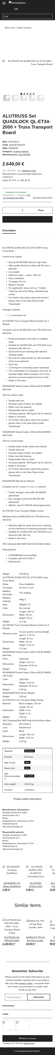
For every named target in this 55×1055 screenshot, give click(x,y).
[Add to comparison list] (38, 43)
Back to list (10, 28)
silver (27, 768)
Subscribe (38, 997)
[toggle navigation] (4, 2)
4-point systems (21, 151)
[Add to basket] (4, 36)
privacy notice (26, 983)
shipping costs (29, 170)
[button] (25, 9)
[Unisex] (28, 757)
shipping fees (29, 1043)
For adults (29, 776)
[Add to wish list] (46, 43)
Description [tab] (9, 230)
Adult (27, 762)
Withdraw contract (27, 1038)
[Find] (50, 16)
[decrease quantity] (6, 210)
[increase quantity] (49, 210)
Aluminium (29, 751)
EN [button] (16, 9)
